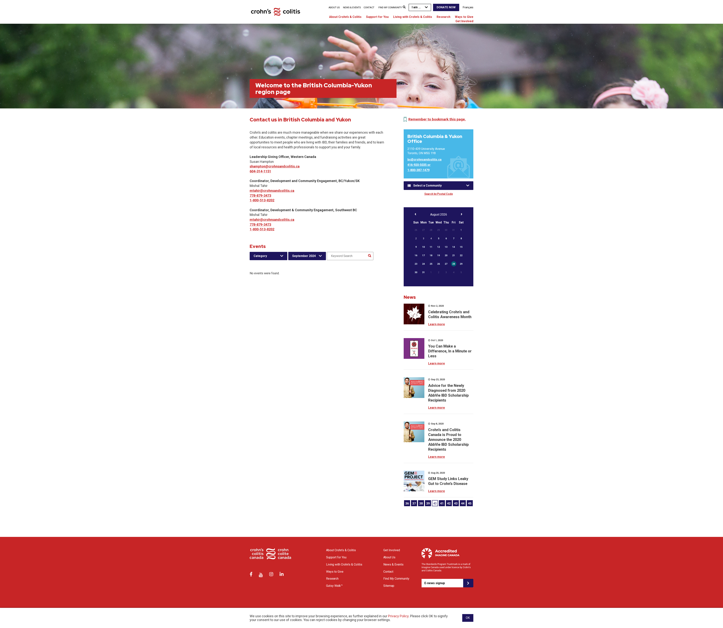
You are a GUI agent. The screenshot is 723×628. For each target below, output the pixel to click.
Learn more (436, 324)
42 (449, 503)
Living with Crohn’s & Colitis (412, 17)
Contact (369, 7)
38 (421, 503)
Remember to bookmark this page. (437, 119)
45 (469, 503)
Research (443, 17)
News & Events (352, 7)
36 (407, 503)
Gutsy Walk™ (334, 586)
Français (468, 7)
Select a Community (427, 185)
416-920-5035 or (419, 165)
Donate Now (446, 7)
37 (414, 503)
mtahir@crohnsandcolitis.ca (272, 191)
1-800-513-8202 (262, 200)
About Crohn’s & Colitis (345, 17)
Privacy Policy (398, 616)
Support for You (377, 17)
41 (442, 503)
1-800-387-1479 (418, 170)
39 (428, 503)
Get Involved (464, 21)
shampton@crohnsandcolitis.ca (275, 166)
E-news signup (434, 583)
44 (462, 503)
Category (260, 256)
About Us (334, 7)
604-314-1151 (260, 171)
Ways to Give (464, 17)
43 (456, 503)
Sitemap (388, 586)
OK (468, 618)
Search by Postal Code (438, 193)
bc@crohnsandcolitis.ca (424, 159)
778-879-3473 (260, 195)
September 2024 (304, 256)
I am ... (416, 7)
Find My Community (390, 7)
